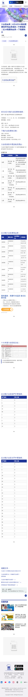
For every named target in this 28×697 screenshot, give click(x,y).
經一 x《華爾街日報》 (17, 2)
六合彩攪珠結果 (13, 41)
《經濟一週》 (20, 677)
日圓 (11, 6)
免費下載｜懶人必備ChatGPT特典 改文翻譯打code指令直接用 (20, 616)
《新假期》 (10, 674)
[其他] (26, 35)
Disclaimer (13, 691)
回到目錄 (3, 576)
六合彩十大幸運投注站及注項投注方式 (11, 571)
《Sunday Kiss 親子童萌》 (10, 677)
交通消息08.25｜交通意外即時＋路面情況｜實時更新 (21, 625)
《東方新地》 (14, 676)
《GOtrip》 (16, 674)
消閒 (2, 35)
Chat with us (7, 691)
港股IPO (4, 6)
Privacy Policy (20, 691)
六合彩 (4, 41)
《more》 (20, 676)
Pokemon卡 (18, 6)
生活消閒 (3, 37)
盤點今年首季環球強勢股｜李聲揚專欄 (21, 605)
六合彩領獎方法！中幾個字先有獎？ (10, 574)
